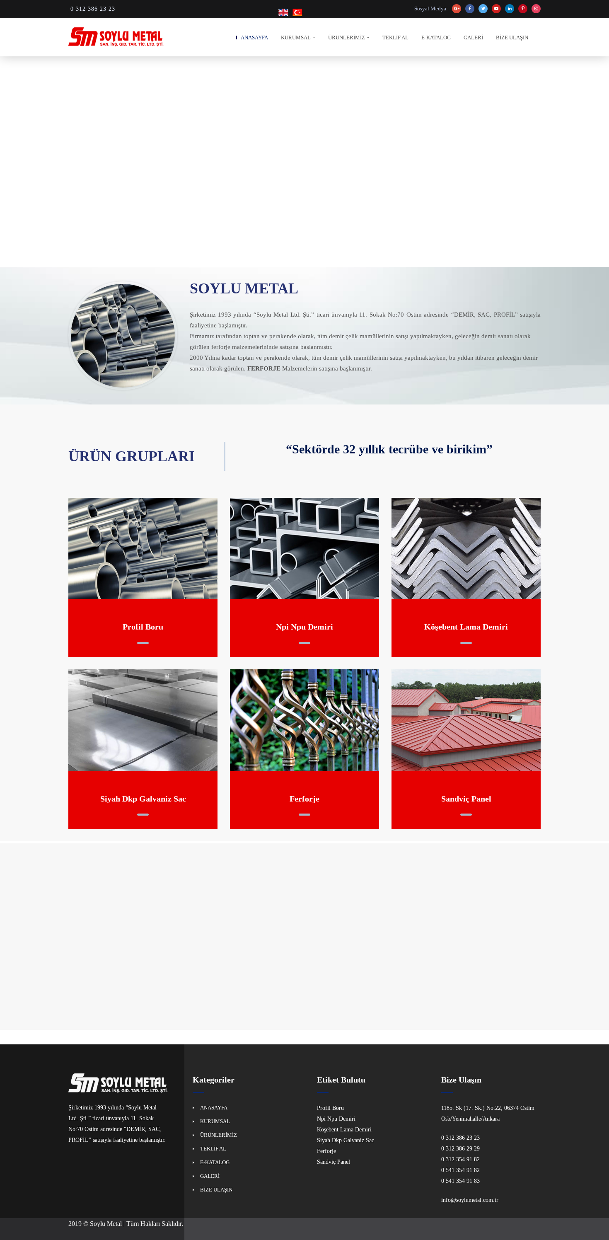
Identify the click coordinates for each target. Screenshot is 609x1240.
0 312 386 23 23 (92, 9)
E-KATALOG (436, 37)
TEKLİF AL (395, 37)
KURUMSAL (296, 37)
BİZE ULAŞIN (512, 37)
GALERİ (473, 37)
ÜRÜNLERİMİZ (346, 37)
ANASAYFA (254, 37)
